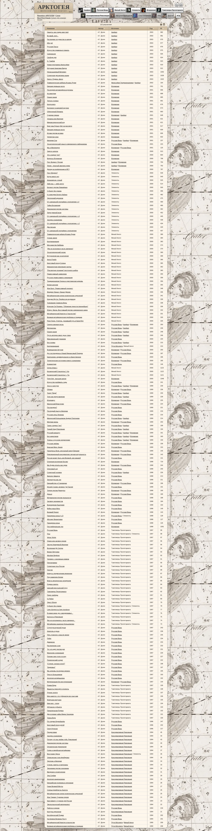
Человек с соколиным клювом (58, 559)
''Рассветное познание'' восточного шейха (62, 270)
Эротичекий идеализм (55, 198)
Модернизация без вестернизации (59, 682)
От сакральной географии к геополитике (62, 231)
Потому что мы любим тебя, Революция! (62, 739)
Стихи (58, 15)
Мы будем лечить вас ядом (57, 465)
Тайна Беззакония (53, 205)
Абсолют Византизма (54, 519)
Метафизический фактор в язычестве (61, 822)
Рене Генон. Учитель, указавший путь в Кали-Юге (65, 321)
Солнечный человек (54, 472)
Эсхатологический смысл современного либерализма (67, 144)
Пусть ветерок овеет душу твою (59, 335)
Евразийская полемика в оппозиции (60, 783)
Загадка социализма (54, 220)
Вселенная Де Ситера (55, 548)
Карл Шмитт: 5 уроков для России (59, 801)
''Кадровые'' (51, 667)
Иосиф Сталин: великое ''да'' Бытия (60, 487)
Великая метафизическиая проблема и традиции (65, 826)
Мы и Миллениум (53, 148)
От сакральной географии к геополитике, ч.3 (63, 216)
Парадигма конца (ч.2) (55, 516)
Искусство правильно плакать (58, 50)
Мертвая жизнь (52, 422)
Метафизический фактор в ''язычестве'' (61, 314)
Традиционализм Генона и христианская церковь (65, 281)
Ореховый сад (52, 469)
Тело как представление (56, 397)
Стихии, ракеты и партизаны (57, 765)
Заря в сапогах (52, 151)
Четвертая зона (52, 137)
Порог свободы (52, 595)
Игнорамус (51, 400)
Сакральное (51, 54)
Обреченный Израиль (55, 111)
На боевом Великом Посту (57, 819)
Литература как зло (54, 480)
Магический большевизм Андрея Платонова (63, 418)
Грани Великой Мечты (55, 786)
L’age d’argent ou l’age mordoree (58, 609)
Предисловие (52, 732)
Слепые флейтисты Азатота (57, 790)
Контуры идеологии (54, 812)
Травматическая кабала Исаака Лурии (61, 234)
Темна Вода (51, 718)
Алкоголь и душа (53, 631)
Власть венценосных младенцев (59, 581)
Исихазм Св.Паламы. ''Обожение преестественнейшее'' (67, 306)
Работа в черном (53, 808)
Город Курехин (52, 729)
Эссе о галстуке (53, 386)
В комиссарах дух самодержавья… (60, 613)
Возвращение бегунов (55, 350)
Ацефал (114, 32)
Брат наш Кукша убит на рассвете (59, 126)
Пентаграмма (52, 563)
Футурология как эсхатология (58, 256)
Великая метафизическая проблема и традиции (64, 317)
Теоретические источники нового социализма (63, 360)
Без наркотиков (52, 436)
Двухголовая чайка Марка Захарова (60, 714)
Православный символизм (57, 274)
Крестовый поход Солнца (56, 263)
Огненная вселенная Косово (57, 461)
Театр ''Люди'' (52, 393)
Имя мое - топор (53, 703)
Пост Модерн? (52, 173)
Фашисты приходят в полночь (58, 689)
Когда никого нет (53, 176)
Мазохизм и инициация (55, 653)
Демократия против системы (57, 209)
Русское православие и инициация (60, 277)
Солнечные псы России (55, 566)
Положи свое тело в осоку (56, 656)
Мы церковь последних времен (58, 671)
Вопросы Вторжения (54, 158)
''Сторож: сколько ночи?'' (56, 664)
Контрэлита (51, 104)
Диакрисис (51, 642)
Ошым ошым (52, 97)
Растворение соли (53, 646)
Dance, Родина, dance (55, 79)
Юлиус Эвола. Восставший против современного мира (67, 310)
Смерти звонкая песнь (55, 324)
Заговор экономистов (55, 501)
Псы (48, 534)
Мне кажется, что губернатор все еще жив (62, 696)
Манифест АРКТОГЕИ (45, 15)
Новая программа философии (58, 65)
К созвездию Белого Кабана (57, 194)
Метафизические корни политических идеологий (65, 295)
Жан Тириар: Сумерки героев (58, 797)
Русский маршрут (53, 433)
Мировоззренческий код (56, 122)
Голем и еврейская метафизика (58, 750)
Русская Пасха (52, 46)
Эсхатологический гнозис (56, 252)
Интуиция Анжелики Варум (57, 68)
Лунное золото (52, 692)
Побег (49, 638)
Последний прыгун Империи (57, 411)
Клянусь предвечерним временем (59, 573)
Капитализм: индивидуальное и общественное (64, 357)
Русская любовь (53, 443)
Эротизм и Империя (54, 761)
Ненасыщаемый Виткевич (56, 72)
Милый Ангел (129, 822)
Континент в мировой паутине (58, 108)
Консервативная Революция (121, 732)
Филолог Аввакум (53, 476)
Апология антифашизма (56, 678)
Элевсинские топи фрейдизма (58, 757)
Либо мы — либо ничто (55, 184)
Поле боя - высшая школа (56, 378)
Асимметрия (51, 364)
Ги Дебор (50, 599)
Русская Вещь (116, 140)
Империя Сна (52, 140)
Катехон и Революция (55, 617)
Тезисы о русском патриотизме (58, 440)
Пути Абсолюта (117, 346)
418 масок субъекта (54, 707)
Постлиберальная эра (55, 526)
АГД (178, 15)
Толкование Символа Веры (57, 303)
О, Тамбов (51, 61)
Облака (49, 389)
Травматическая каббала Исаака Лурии (61, 83)
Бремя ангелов (52, 285)
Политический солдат (55, 660)
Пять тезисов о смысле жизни (58, 635)
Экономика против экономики (58, 768)
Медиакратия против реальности (59, 498)
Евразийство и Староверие (57, 483)
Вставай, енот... (52, 36)
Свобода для (51, 57)
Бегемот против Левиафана (57, 187)
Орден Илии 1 (52, 368)
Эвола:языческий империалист (58, 804)
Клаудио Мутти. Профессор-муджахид (61, 299)
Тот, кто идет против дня (56, 649)
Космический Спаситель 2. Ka (58, 371)
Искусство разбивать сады (57, 382)
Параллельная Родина (55, 710)
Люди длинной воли (54, 212)
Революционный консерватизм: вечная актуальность (66, 454)
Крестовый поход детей (55, 725)
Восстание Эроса (53, 754)
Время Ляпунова (53, 552)
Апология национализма (56, 779)
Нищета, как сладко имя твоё (58, 32)
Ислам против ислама (55, 133)
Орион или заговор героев (56, 541)
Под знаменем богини (55, 577)
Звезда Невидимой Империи (57, 544)
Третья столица (52, 101)
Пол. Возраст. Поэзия (55, 162)
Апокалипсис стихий (54, 180)
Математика (51, 328)
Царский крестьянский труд (57, 588)
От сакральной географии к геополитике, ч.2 (63, 223)
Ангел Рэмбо (51, 259)
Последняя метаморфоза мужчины (60, 90)
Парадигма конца (53, 523)
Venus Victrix (51, 537)
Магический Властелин (55, 404)
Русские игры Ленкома (55, 415)
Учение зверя (52, 238)
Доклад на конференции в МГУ (58, 169)
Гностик (50, 570)
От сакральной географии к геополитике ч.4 (63, 202)
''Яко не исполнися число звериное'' (60, 249)
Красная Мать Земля (54, 447)
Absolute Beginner (53, 555)
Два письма (51, 227)
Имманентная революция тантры (59, 267)
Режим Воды (51, 685)
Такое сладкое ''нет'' (54, 425)
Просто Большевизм (54, 674)
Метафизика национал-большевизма (60, 624)
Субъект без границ (54, 191)
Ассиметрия (51, 93)
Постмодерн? (52, 407)
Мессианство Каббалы (55, 245)
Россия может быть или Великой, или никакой (64, 458)
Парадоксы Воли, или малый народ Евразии (63, 451)
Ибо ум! (50, 43)
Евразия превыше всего (56, 86)
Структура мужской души (56, 627)
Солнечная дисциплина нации (58, 75)
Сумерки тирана (53, 115)
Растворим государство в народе (59, 39)
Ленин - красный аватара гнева (58, 166)
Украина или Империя (55, 119)
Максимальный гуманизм (56, 339)
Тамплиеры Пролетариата (56, 591)
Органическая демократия (56, 747)
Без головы (51, 342)
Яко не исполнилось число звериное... (61, 620)
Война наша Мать (53, 508)
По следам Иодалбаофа (56, 721)
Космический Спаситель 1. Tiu (58, 375)
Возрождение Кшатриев (55, 505)
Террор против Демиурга (56, 490)
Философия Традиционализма (122, 83)
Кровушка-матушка (54, 700)
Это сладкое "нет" (53, 155)
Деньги (49, 494)
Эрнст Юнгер (52, 602)
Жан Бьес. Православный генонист (60, 288)
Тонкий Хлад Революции (56, 429)
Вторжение (115, 86)
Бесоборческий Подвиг (55, 815)
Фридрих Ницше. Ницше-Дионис (59, 292)
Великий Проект (53, 512)
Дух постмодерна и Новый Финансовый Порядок (65, 353)
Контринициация (53, 241)
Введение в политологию (56, 772)
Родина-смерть (52, 584)
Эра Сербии (51, 775)
